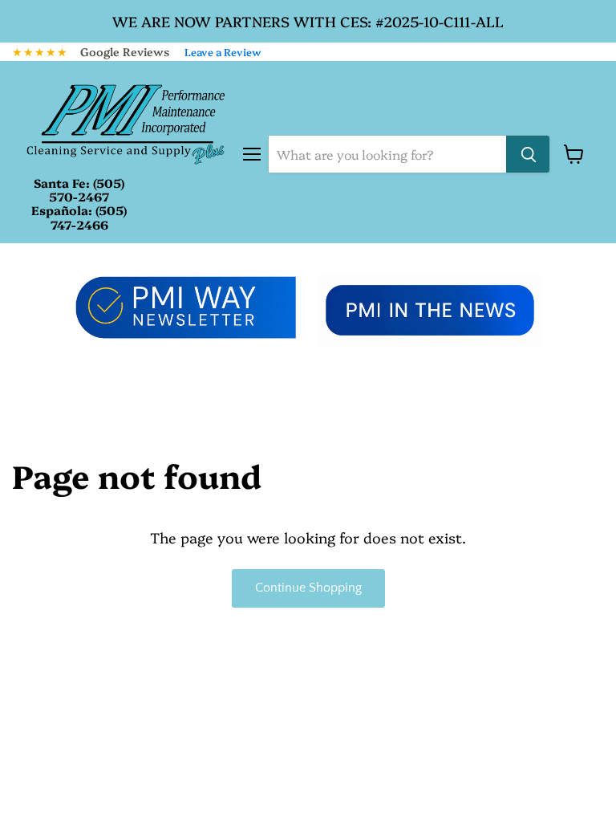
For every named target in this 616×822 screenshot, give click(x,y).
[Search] (527, 154)
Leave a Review (222, 51)
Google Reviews (124, 51)
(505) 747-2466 (89, 216)
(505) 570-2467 (86, 189)
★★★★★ (40, 51)
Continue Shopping (308, 588)
